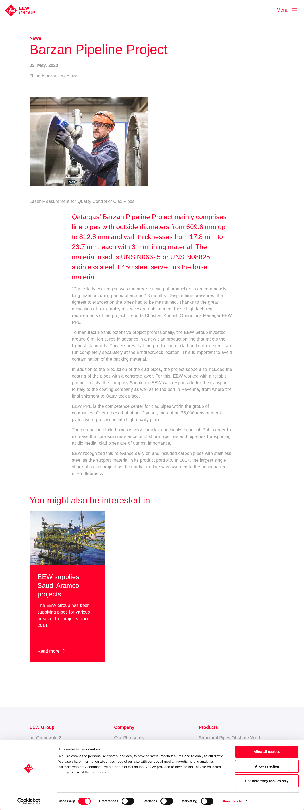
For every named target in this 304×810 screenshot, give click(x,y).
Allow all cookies (267, 751)
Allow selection (267, 766)
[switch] (128, 801)
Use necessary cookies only (266, 781)
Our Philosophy (129, 737)
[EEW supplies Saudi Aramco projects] (67, 537)
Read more (52, 651)
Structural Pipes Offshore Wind (229, 737)
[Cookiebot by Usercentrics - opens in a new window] (28, 801)
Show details (232, 801)
